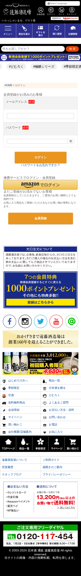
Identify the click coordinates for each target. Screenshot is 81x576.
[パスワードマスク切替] (70, 141)
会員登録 (13, 409)
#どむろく (14, 66)
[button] (40, 185)
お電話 (52, 424)
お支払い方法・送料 (61, 409)
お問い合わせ (57, 417)
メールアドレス (17, 101)
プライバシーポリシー (57, 474)
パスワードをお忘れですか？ (40, 165)
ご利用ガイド (51, 459)
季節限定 (13, 387)
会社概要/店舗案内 (19, 431)
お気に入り (55, 431)
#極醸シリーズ (41, 66)
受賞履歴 (7, 467)
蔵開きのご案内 (52, 467)
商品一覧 (54, 380)
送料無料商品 (16, 402)
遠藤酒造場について (14, 459)
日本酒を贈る (57, 387)
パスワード (14, 127)
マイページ (14, 417)
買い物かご (14, 424)
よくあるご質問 (58, 402)
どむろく (54, 395)
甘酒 (10, 395)
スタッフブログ (12, 474)
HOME (8, 85)
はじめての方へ (17, 380)
